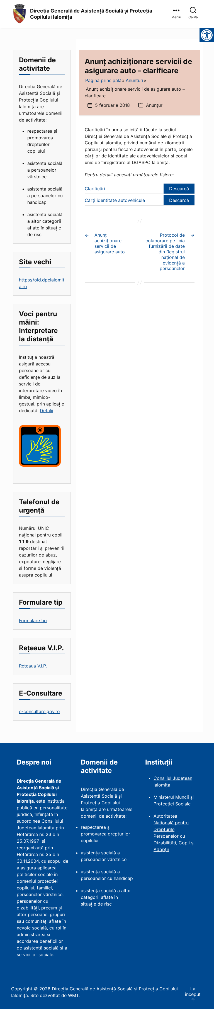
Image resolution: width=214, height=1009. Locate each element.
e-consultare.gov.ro (39, 711)
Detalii (46, 410)
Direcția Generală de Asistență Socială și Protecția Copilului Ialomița (91, 14)
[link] (177, 14)
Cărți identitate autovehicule (115, 200)
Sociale (183, 804)
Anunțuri (155, 105)
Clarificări (95, 188)
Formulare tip (33, 620)
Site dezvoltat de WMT (54, 995)
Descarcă (179, 188)
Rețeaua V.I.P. (33, 666)
